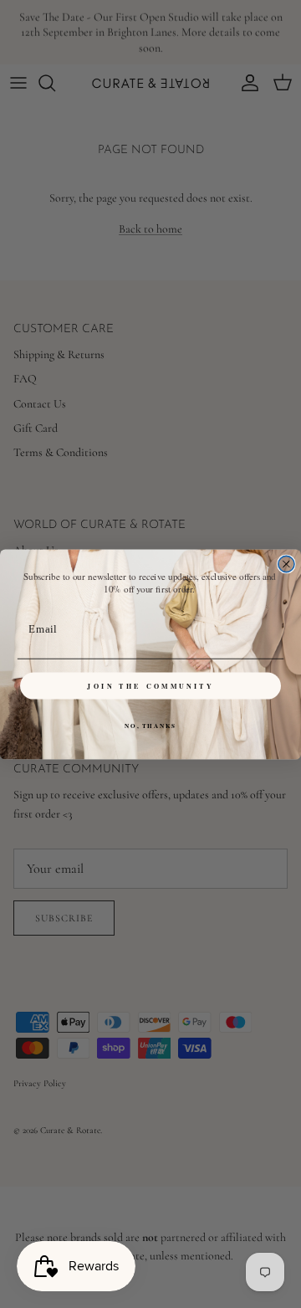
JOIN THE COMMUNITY (150, 685)
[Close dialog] (286, 564)
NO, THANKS (150, 725)
